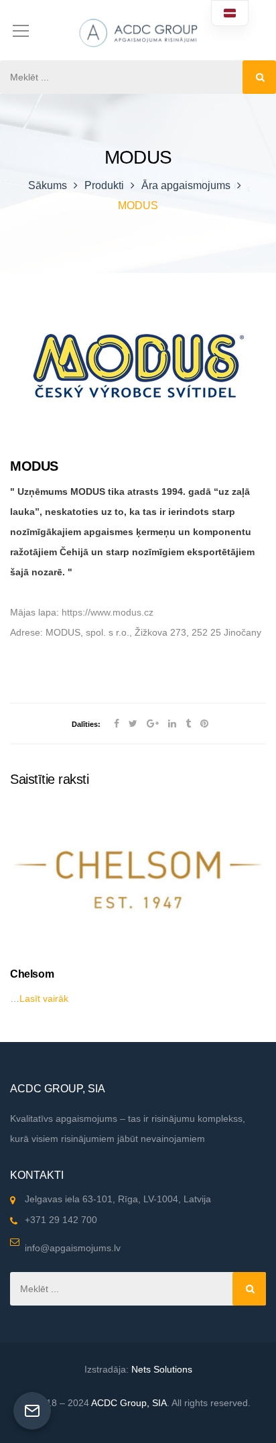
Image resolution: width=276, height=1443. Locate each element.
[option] (138, 906)
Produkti (104, 185)
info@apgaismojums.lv (73, 1248)
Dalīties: (86, 724)
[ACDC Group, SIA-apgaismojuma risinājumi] (138, 30)
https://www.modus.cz (107, 612)
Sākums (47, 185)
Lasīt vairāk (43, 998)
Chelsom (32, 974)
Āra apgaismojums (185, 185)
